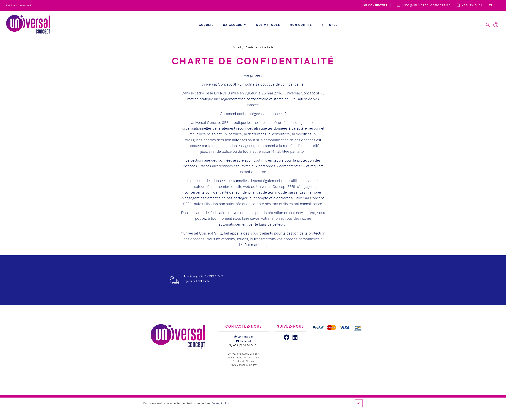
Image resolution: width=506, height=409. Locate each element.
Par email (245, 341)
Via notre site (245, 337)
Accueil (206, 25)
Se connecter (375, 5)
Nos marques (268, 25)
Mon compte (301, 25)
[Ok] (359, 403)
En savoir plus (220, 403)
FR (491, 5)
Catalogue (233, 25)
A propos (330, 25)
